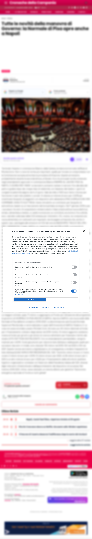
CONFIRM (30, 299)
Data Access (46, 307)
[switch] (74, 267)
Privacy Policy (59, 307)
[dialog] (46, 269)
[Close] (85, 232)
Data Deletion (33, 307)
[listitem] (46, 262)
